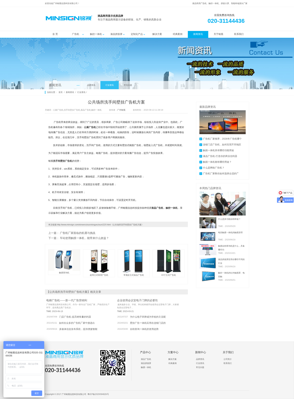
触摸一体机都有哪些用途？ (217, 162)
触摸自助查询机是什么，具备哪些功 (231, 248)
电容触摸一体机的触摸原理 (230, 232)
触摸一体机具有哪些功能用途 (218, 150)
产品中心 (145, 352)
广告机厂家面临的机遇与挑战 (77, 233)
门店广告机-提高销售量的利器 (75, 316)
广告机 (75, 34)
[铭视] (181, 24)
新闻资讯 (198, 34)
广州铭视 (121, 110)
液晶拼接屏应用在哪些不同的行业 (231, 261)
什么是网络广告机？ (213, 167)
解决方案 (157, 34)
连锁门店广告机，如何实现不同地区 (222, 144)
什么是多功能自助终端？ (229, 219)
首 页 (55, 34)
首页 (61, 92)
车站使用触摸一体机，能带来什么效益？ (84, 238)
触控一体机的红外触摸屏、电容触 (231, 275)
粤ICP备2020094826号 (98, 394)
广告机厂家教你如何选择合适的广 (221, 173)
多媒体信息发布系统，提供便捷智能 (78, 329)
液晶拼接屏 (116, 34)
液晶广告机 (146, 359)
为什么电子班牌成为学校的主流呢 (148, 316)
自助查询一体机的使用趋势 (144, 329)
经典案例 (177, 34)
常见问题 (128, 85)
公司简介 (228, 359)
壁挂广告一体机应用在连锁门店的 (148, 323)
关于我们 (228, 352)
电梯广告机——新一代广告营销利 (66, 300)
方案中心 (173, 352)
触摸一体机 (146, 367)
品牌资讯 (91, 85)
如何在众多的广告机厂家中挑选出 (77, 323)
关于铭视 (218, 34)
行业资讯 (109, 85)
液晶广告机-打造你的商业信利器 (220, 156)
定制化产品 (137, 34)
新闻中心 (200, 352)
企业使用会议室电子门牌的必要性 (137, 300)
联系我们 (239, 34)
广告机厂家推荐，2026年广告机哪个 (222, 138)
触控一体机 (96, 34)
